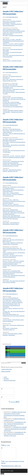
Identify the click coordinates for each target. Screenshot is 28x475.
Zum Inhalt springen (5, 1)
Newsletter (6, 378)
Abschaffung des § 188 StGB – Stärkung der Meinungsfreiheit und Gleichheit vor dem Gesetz (15, 424)
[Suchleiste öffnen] (2, 3)
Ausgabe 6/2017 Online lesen (13, 288)
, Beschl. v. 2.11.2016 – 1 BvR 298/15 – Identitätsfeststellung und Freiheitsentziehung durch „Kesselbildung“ (13, 41)
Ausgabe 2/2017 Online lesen (13, 66)
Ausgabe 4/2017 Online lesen (13, 177)
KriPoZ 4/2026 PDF (5, 371)
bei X (15, 401)
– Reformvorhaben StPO (10, 84)
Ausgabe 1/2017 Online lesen (13, 11)
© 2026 (11, 470)
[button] (7, 346)
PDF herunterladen (9, 14)
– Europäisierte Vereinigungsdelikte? (13, 35)
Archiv (5, 377)
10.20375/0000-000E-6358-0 (11, 183)
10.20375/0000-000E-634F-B (11, 125)
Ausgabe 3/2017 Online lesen (13, 119)
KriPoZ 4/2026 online (7, 369)
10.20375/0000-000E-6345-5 (11, 72)
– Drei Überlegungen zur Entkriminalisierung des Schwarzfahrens (11, 305)
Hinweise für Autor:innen (9, 380)
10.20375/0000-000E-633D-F (11, 17)
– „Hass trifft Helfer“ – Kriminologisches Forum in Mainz (13, 112)
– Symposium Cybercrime (12, 60)
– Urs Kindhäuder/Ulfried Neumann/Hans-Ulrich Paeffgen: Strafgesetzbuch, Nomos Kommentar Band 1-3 (13, 272)
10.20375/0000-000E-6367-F (11, 294)
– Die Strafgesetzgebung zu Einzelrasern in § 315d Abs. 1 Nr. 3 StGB (14, 250)
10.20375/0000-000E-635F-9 (11, 235)
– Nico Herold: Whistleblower (13, 97)
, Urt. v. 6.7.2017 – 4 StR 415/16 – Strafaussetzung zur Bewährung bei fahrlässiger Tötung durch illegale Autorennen (14, 201)
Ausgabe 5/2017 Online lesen (13, 230)
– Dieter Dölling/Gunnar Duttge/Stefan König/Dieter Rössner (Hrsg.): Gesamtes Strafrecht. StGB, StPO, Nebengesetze (14, 217)
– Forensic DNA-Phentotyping (12, 129)
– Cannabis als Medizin (11, 192)
